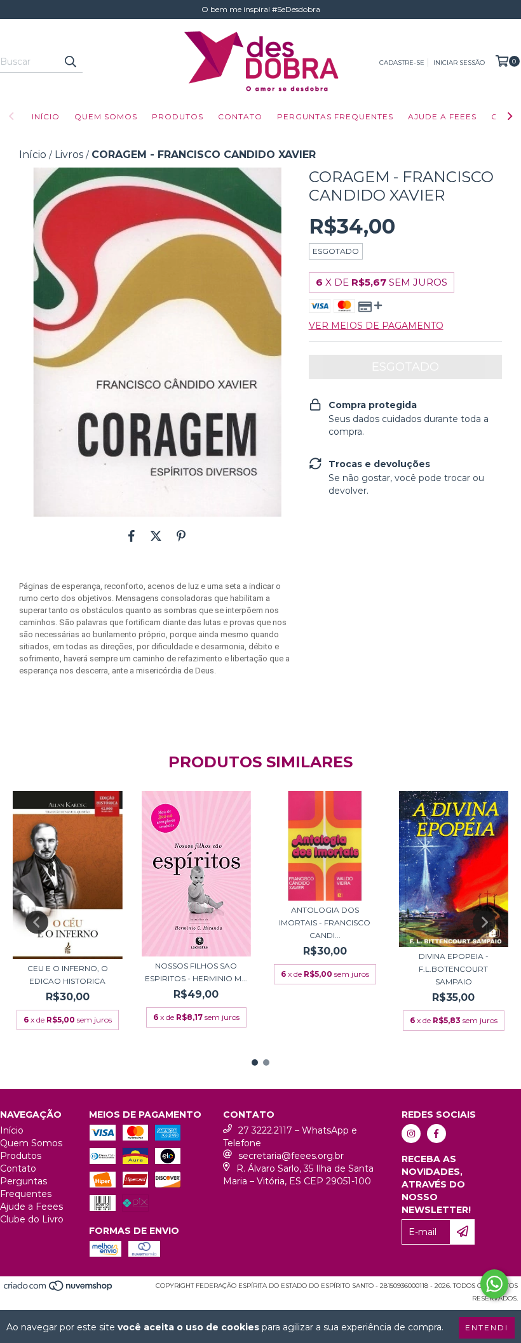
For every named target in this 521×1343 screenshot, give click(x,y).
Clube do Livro (32, 1219)
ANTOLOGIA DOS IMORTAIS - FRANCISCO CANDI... (324, 922)
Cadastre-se (401, 62)
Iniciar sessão (459, 62)
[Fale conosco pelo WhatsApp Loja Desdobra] (494, 1284)
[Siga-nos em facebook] (436, 1133)
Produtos (177, 116)
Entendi (486, 1327)
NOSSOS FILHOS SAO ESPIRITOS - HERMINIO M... (196, 972)
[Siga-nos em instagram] (411, 1133)
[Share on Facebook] (131, 535)
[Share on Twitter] (156, 535)
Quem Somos (105, 116)
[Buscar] (70, 61)
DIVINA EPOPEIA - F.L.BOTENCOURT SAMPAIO (454, 968)
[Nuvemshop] (58, 1289)
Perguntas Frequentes (335, 116)
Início (46, 116)
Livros (69, 155)
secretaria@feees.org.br (291, 1155)
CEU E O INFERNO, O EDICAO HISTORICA (67, 974)
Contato (240, 116)
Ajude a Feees (442, 116)
